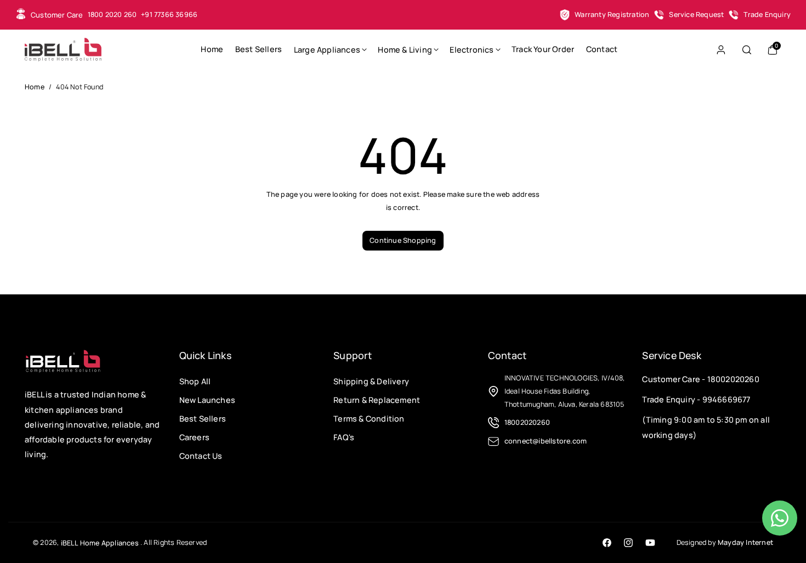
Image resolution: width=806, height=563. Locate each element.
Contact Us (201, 455)
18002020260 (733, 379)
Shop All (195, 381)
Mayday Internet (745, 542)
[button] (330, 49)
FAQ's (343, 436)
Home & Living (405, 50)
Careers (194, 436)
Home (34, 87)
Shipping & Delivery (371, 381)
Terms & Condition (368, 418)
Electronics (471, 50)
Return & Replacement (376, 400)
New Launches (207, 400)
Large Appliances (327, 50)
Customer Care (57, 15)
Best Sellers (202, 418)
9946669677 (726, 399)
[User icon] (721, 49)
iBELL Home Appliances (100, 542)
